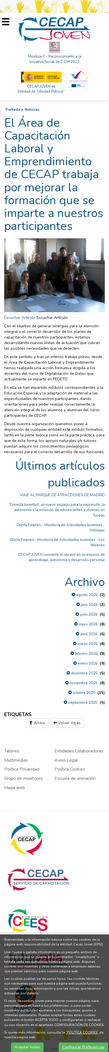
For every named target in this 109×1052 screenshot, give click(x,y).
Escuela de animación (75, 778)
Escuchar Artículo (19, 317)
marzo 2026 (87, 643)
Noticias (32, 109)
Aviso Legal (66, 760)
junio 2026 (88, 614)
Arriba (39, 723)
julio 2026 (89, 604)
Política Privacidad (21, 769)
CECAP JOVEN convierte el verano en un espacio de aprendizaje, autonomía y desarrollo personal (61, 557)
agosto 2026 (86, 594)
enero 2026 (87, 663)
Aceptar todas (27, 1047)
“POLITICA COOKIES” (82, 1032)
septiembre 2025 (82, 702)
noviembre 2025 (83, 683)
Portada (13, 109)
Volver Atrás (68, 723)
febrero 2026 (86, 653)
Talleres (12, 751)
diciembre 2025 (84, 673)
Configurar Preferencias (83, 1047)
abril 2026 (88, 634)
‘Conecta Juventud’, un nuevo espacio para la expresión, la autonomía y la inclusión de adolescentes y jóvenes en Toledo (57, 510)
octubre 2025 (83, 692)
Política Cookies (69, 769)
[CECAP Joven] (54, 29)
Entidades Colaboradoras (78, 751)
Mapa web (14, 788)
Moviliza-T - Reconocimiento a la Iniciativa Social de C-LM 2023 (54, 59)
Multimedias (16, 760)
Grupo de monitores (23, 778)
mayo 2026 (88, 624)
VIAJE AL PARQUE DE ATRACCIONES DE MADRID (62, 495)
